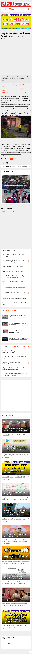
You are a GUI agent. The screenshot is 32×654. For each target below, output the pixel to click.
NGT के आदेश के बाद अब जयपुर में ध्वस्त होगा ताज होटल (14, 93)
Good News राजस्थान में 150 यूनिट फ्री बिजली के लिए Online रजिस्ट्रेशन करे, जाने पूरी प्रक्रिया (16, 449)
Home (9, 643)
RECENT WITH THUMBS (9, 310)
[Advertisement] (16, 57)
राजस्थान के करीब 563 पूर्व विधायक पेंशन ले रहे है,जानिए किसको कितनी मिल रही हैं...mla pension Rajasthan (15, 512)
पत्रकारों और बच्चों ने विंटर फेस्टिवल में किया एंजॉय (15, 185)
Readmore (12, 435)
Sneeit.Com (18, 651)
